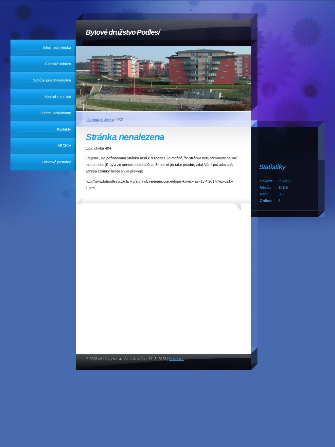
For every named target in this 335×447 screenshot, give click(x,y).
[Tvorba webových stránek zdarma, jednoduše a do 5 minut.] (120, 359)
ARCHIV (64, 146)
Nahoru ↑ (176, 359)
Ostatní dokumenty (56, 113)
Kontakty (64, 129)
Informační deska (57, 47)
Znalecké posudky (56, 162)
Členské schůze (58, 64)
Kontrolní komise (57, 96)
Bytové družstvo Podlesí (123, 32)
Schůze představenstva (52, 80)
